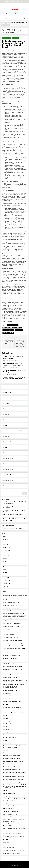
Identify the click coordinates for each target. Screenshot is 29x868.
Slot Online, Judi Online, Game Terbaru (11, 758)
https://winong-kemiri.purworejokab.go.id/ (12, 430)
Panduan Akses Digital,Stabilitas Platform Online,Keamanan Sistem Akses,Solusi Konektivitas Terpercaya (14, 703)
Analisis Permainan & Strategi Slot (10, 608)
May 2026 (5, 536)
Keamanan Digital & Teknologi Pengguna (12, 675)
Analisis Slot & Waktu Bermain (9, 610)
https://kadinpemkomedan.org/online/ (11, 474)
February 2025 (6, 575)
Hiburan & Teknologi (7, 652)
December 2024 (6, 580)
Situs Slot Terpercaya (8, 330)
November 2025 (6, 550)
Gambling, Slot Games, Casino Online (11, 626)
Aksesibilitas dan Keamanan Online (11, 599)
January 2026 (6, 544)
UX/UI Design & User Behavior (9, 847)
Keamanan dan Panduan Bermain (10, 672)
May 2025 (5, 566)
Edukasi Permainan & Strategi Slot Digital (12, 623)
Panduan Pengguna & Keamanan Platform (12, 707)
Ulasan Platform (6, 842)
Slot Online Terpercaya (8, 332)
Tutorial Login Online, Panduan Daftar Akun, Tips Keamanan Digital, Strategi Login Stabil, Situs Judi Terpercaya (14, 838)
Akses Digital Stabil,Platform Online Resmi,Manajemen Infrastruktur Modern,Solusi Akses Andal (15, 595)
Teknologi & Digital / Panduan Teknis (11, 796)
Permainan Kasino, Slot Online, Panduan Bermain (14, 712)
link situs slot (6, 403)
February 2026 (6, 542)
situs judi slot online (7, 723)
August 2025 (5, 558)
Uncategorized (6, 845)
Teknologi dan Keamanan (8, 808)
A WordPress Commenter (9, 528)
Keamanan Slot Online (12, 325)
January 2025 (6, 577)
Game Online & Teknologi (8, 634)
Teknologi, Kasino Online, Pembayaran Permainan (14, 828)
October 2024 (6, 586)
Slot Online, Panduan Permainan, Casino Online (13, 776)
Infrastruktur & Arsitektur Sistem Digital (12, 655)
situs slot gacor (7, 38)
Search (4, 491)
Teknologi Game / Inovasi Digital (10, 814)
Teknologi (5, 790)
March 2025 (5, 572)
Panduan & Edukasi (7, 693)
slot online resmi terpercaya (9, 753)
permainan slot (17, 327)
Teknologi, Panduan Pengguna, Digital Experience (14, 831)
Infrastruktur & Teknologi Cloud (10, 658)
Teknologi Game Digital (8, 817)
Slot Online (15, 38)
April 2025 (5, 569)
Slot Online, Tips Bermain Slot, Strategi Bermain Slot (14, 782)
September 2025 (6, 555)
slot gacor (5, 409)
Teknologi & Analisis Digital (9, 793)
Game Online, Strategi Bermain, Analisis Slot (13, 645)
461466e (5, 50)
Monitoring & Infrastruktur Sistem (10, 690)
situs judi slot (6, 718)
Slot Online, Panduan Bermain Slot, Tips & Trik (13, 769)
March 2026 (5, 539)
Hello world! (19, 528)
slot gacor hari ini (7, 392)
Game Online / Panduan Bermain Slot (11, 632)
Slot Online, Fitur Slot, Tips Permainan (11, 755)
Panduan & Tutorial (7, 698)
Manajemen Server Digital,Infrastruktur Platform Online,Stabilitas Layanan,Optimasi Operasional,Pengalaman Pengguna (13, 686)
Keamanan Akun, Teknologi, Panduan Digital (12, 669)
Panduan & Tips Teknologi (8, 696)
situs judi (5, 715)
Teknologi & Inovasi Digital (9, 803)
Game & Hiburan (6, 629)
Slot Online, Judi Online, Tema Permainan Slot (13, 761)
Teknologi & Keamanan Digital (9, 806)
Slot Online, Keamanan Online (9, 766)
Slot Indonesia (18, 330)
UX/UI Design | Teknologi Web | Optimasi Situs (13, 850)
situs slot (5, 726)
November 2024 (6, 583)
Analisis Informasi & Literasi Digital (11, 602)
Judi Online (5, 661)
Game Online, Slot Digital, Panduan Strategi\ (12, 643)
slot (14, 62)
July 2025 (5, 561)
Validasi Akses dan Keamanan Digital (11, 853)
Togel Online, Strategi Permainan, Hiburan (12, 833)
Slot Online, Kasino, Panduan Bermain (11, 764)
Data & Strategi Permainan (9, 620)
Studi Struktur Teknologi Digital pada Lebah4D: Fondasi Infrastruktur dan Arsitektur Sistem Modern (12, 1)
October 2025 (6, 553)
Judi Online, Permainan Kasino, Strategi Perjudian (14, 663)
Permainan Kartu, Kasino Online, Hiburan (12, 710)
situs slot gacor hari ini (8, 458)
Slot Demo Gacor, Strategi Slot (10, 737)
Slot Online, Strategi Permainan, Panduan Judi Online (14, 779)
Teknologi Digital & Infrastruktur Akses (11, 811)
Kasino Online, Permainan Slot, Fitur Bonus (12, 666)
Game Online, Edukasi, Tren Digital (10, 637)
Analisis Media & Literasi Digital (10, 605)
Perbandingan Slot (7, 327)
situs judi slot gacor (7, 721)
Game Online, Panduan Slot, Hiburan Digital (12, 640)
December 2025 (6, 547)
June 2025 (5, 564)
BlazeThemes (15, 865)
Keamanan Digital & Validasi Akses (11, 677)
